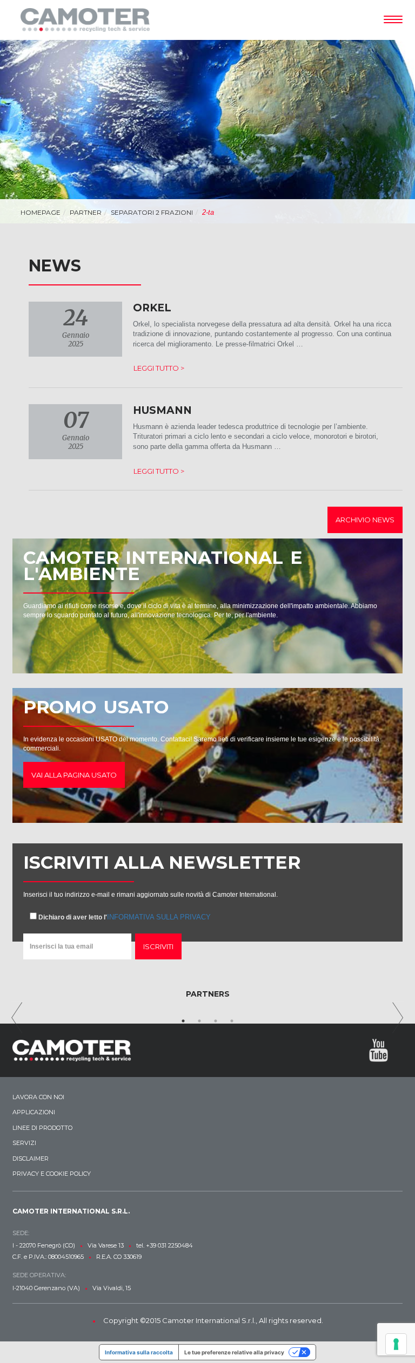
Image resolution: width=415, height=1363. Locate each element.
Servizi (24, 1143)
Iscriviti (158, 946)
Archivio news (365, 519)
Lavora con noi (38, 1097)
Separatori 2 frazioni (152, 212)
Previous (17, 1017)
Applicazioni (33, 1112)
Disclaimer (30, 1158)
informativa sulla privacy (159, 917)
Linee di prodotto (42, 1128)
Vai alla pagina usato (74, 775)
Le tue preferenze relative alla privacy (234, 1352)
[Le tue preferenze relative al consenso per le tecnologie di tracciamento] (396, 1344)
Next (398, 1017)
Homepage (41, 212)
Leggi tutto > (158, 368)
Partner (86, 212)
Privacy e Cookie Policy (51, 1173)
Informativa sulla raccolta (139, 1352)
